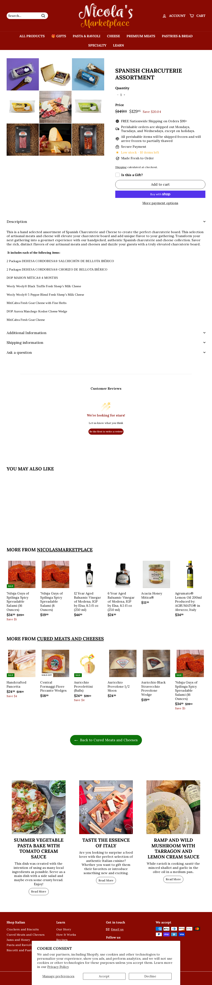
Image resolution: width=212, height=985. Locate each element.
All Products (32, 36)
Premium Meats (141, 36)
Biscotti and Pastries (22, 950)
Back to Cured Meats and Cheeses (108, 740)
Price (119, 105)
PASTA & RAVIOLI (86, 36)
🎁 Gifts (58, 36)
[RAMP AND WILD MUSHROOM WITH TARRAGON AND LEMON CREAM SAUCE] (173, 807)
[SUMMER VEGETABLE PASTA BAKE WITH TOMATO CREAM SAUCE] (39, 807)
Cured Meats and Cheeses (70, 639)
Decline (150, 976)
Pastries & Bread (177, 36)
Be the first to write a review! (106, 431)
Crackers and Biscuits (23, 929)
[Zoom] (55, 107)
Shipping (121, 167)
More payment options (160, 203)
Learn (118, 45)
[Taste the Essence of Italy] (106, 807)
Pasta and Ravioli (19, 945)
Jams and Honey (18, 940)
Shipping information (25, 342)
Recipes (62, 940)
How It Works (66, 935)
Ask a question (19, 352)
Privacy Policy (58, 967)
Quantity (122, 88)
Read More (38, 891)
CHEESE (113, 36)
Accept (104, 976)
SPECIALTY (97, 45)
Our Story (63, 929)
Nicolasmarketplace (65, 550)
